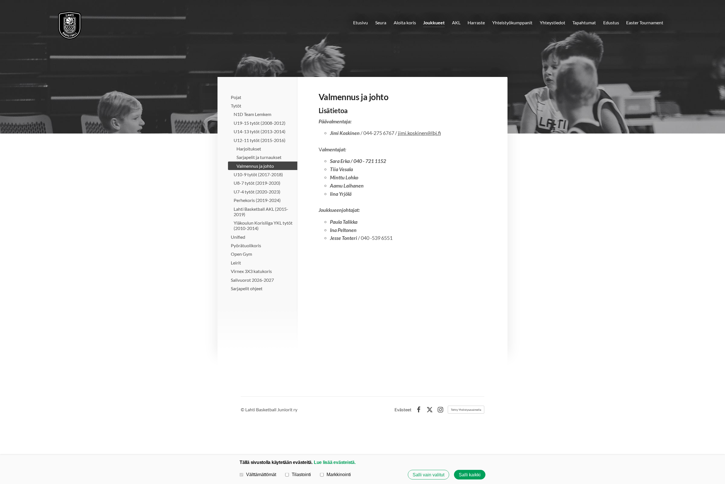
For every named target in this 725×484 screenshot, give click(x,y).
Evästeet (403, 409)
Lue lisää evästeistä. (335, 462)
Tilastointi (301, 474)
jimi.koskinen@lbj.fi (419, 133)
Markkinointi (339, 474)
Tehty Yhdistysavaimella (466, 409)
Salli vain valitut (428, 474)
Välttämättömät (261, 474)
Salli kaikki (470, 474)
